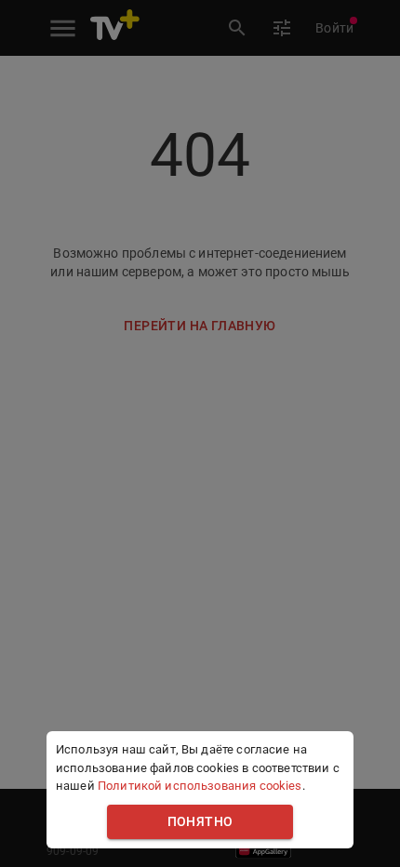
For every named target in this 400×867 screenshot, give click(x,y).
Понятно (200, 822)
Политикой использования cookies (200, 786)
